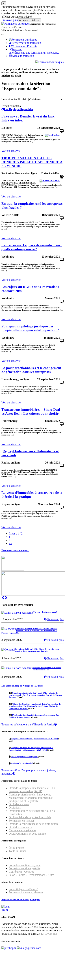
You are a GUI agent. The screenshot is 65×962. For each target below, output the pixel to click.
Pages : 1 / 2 (16, 533)
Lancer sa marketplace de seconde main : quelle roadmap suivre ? (31, 247)
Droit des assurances (20, 827)
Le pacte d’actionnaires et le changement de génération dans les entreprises (31, 370)
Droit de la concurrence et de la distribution (33, 823)
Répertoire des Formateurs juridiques (20, 899)
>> (10, 543)
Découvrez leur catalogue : (15, 550)
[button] (3, 597)
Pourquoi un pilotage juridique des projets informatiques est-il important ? (30, 328)
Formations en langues (21, 820)
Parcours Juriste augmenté (45, 612)
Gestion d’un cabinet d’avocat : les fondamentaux (47, 668)
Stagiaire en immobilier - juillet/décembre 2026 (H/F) (34, 739)
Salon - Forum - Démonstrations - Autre (31, 874)
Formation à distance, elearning (26, 892)
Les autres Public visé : (14, 99)
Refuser (35, 20)
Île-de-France (16, 847)
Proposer (34, 51)
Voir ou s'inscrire (11, 150)
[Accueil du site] (15, 23)
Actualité (23, 55)
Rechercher (26, 42)
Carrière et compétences (22, 830)
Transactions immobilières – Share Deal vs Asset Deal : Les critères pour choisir (30, 411)
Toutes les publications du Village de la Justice (27, 724)
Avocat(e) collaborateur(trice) (24, 756)
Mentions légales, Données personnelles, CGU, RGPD (28, 956)
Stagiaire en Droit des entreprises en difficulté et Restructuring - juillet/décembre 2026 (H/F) (31, 748)
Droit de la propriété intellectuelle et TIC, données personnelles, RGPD (32, 789)
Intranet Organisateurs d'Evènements (22, 954)
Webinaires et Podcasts (24, 46)
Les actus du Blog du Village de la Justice (22, 685)
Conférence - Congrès (21, 871)
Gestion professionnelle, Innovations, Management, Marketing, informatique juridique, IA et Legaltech (31, 798)
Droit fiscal (15, 807)
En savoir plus (9, 20)
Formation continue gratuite (24, 868)
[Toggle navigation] (2, 34)
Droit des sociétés (19, 804)
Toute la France (17, 850)
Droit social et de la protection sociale (30, 817)
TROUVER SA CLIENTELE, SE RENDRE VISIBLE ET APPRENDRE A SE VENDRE (31, 162)
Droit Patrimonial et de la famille (27, 833)
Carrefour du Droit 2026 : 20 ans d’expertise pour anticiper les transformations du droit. (37, 650)
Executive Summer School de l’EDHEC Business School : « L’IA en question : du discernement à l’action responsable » (29, 630)
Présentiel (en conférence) (23, 889)
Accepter (24, 20)
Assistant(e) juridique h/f (22, 763)
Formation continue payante (24, 865)
